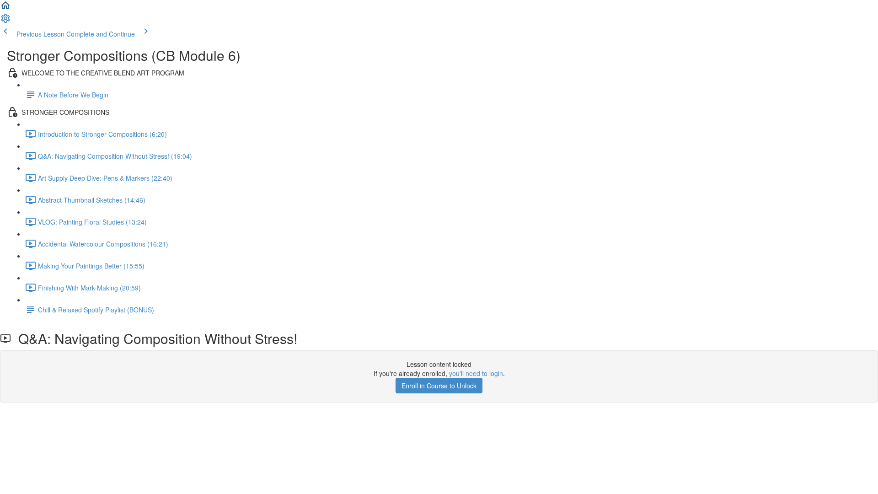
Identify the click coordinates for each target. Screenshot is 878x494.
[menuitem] (5, 21)
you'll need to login (476, 373)
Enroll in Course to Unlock (439, 385)
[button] (5, 8)
